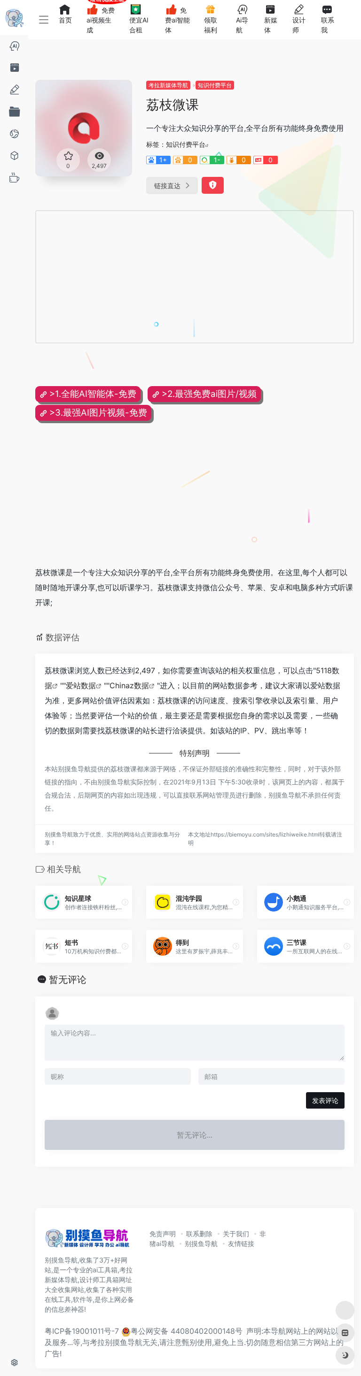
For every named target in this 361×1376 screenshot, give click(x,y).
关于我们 (236, 1234)
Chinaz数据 (129, 685)
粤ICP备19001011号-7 (82, 1331)
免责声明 (162, 1234)
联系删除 (199, 1234)
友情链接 (241, 1243)
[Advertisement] (157, 276)
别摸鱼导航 (201, 1243)
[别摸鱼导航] (87, 1241)
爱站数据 (81, 685)
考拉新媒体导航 (168, 85)
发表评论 (325, 1100)
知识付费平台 (215, 85)
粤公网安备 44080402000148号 (187, 1331)
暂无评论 (67, 979)
